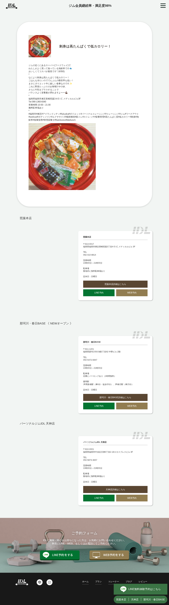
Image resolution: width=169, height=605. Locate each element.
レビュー (143, 581)
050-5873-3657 (90, 460)
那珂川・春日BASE (154, 599)
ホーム (85, 581)
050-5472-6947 (90, 360)
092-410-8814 (89, 255)
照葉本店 (121, 599)
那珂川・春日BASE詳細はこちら (115, 397)
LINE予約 (98, 292)
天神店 (134, 599)
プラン (98, 581)
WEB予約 (131, 292)
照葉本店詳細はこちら (115, 284)
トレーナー (113, 581)
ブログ (129, 581)
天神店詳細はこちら (115, 489)
